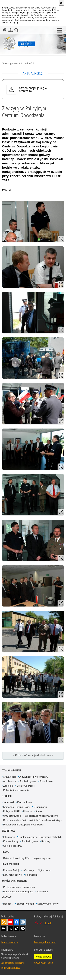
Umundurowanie (12, 815)
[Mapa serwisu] (10, 30)
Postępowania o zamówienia (19, 887)
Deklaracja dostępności (45, 942)
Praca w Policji (10, 864)
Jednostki (8, 802)
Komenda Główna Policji (16, 806)
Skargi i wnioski (25, 903)
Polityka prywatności (10, 967)
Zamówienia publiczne (14, 881)
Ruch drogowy (28, 781)
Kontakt (6, 897)
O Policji (7, 796)
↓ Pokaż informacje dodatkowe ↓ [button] (33, 755)
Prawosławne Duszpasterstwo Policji (23, 824)
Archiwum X (9, 781)
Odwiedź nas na (10, 922)
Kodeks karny (10, 841)
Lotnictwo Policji (25, 785)
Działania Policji (11, 770)
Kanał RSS (4, 922)
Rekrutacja (31, 874)
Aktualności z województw (33, 776)
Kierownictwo (24, 802)
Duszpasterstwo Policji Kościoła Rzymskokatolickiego (32, 820)
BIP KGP (47, 923)
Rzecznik (8, 903)
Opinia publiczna (12, 845)
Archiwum (42, 891)
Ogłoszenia (44, 870)
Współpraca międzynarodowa (41, 815)
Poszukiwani (46, 781)
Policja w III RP (11, 811)
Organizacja (40, 806)
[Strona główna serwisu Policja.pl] (5, 30)
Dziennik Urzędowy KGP (16, 858)
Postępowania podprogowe (18, 891)
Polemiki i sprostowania (16, 790)
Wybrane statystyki (51, 837)
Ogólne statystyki (27, 837)
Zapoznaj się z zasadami (12, 962)
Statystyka (8, 831)
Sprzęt (38, 811)
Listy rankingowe (12, 874)
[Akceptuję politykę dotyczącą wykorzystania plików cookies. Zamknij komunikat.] (61, 3)
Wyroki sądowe (42, 858)
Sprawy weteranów (47, 903)
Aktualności (27, 63)
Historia (27, 811)
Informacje (9, 837)
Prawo (5, 852)
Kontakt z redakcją (9, 942)
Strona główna (10, 63)
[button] (59, 30)
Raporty (45, 841)
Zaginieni (8, 785)
